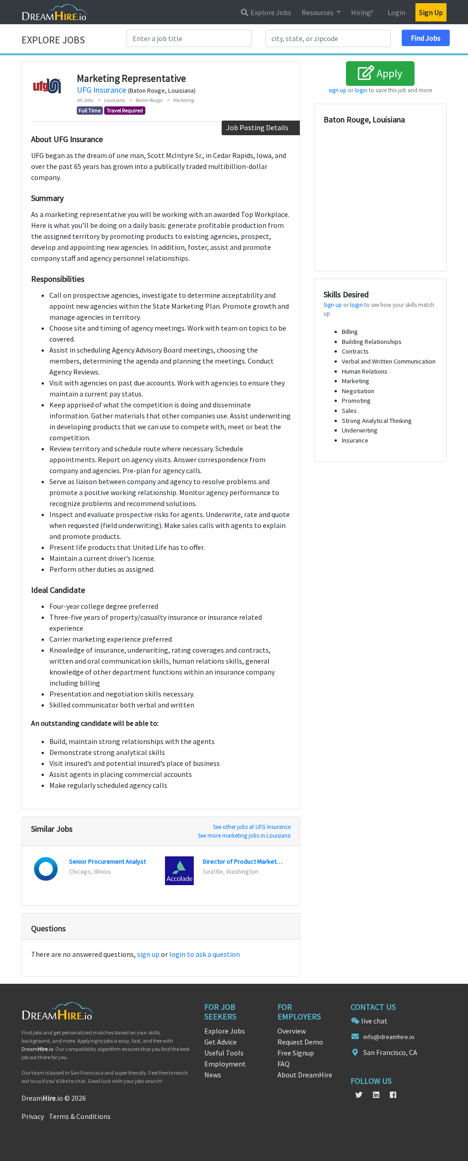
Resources (318, 12)
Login (396, 12)
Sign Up (431, 12)
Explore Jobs (270, 12)
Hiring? (362, 12)
